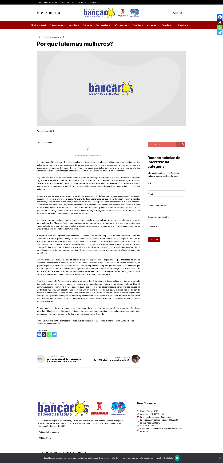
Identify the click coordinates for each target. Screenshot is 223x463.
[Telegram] (54, 334)
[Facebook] (39, 334)
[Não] (219, 458)
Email (151, 194)
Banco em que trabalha (158, 217)
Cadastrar (154, 239)
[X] (44, 334)
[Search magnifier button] (183, 144)
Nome (151, 183)
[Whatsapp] (49, 334)
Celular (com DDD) (157, 205)
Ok (177, 458)
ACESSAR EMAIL (45, 438)
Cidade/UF (152, 227)
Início (39, 37)
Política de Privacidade (48, 432)
